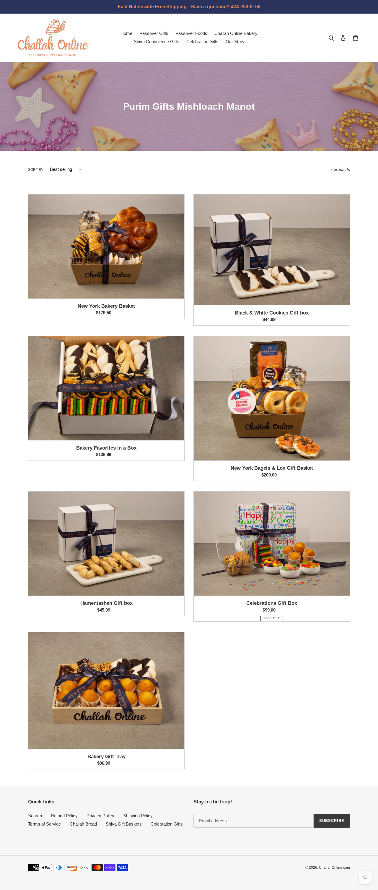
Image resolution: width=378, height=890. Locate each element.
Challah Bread (83, 823)
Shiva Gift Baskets (124, 823)
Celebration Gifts (167, 823)
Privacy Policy (100, 815)
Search (35, 815)
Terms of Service (44, 823)
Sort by (35, 170)
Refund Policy (64, 815)
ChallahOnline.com (334, 867)
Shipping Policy (138, 815)
